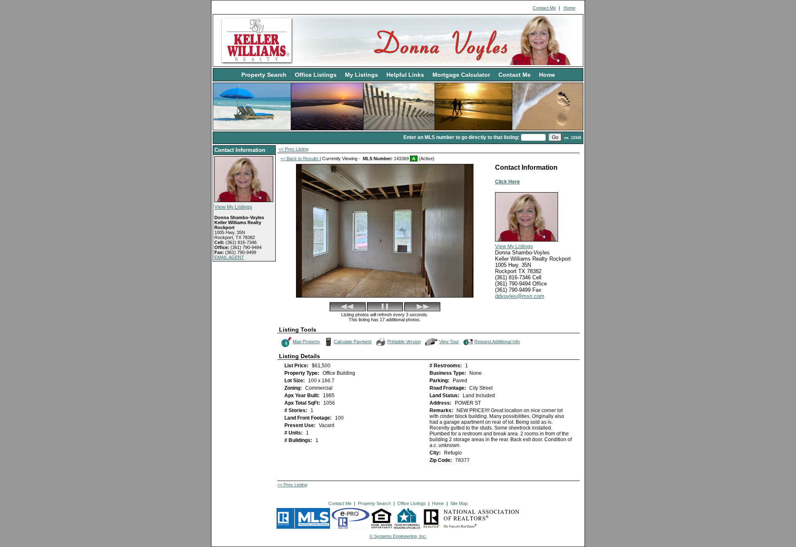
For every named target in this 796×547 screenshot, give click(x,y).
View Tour (449, 341)
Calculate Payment (352, 341)
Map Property (306, 341)
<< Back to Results (300, 158)
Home (569, 7)
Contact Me (544, 7)
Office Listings (316, 74)
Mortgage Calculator (461, 74)
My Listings (361, 74)
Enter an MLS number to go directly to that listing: (461, 137)
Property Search (263, 74)
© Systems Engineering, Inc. (398, 536)
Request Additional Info (497, 341)
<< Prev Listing (293, 149)
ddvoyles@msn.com (519, 296)
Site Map (459, 503)
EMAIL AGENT (229, 257)
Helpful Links (405, 74)
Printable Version (404, 341)
